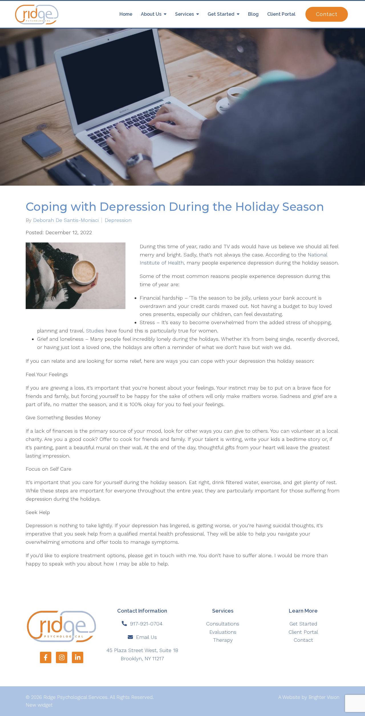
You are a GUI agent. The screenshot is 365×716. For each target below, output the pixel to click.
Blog (253, 14)
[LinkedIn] (77, 657)
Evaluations (222, 632)
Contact (326, 14)
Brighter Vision (324, 697)
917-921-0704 (146, 624)
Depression (118, 220)
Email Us (146, 637)
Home (125, 14)
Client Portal (281, 14)
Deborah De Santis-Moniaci (66, 220)
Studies (95, 331)
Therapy (223, 640)
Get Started (221, 14)
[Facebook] (45, 657)
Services (184, 14)
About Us (151, 14)
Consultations (222, 624)
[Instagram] (61, 657)
